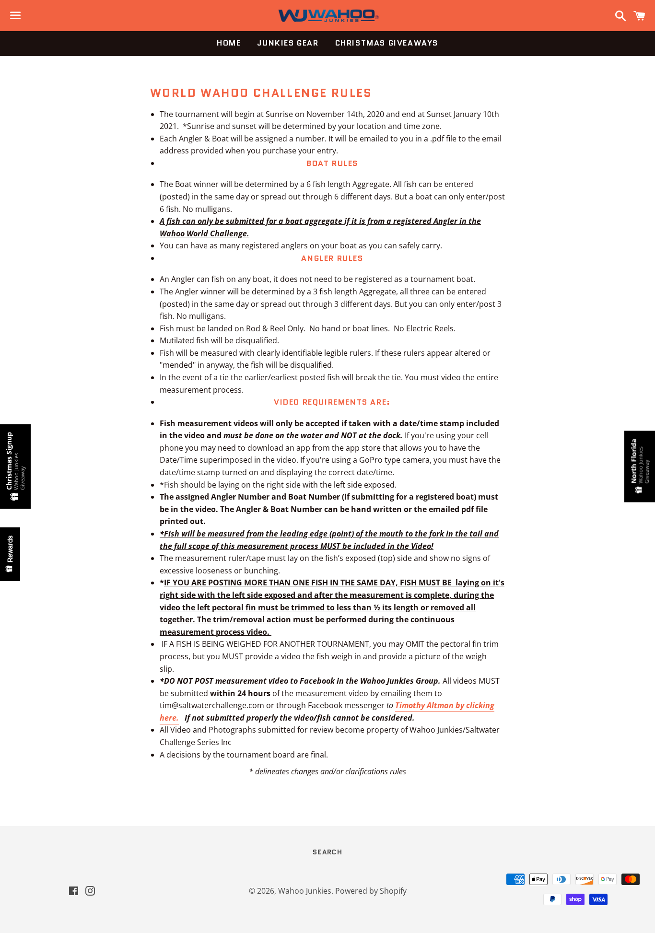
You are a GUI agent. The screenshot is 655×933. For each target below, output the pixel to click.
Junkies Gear (287, 42)
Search (327, 852)
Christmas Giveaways (386, 42)
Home (229, 42)
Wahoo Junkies (304, 891)
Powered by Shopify (371, 891)
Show (10, 554)
